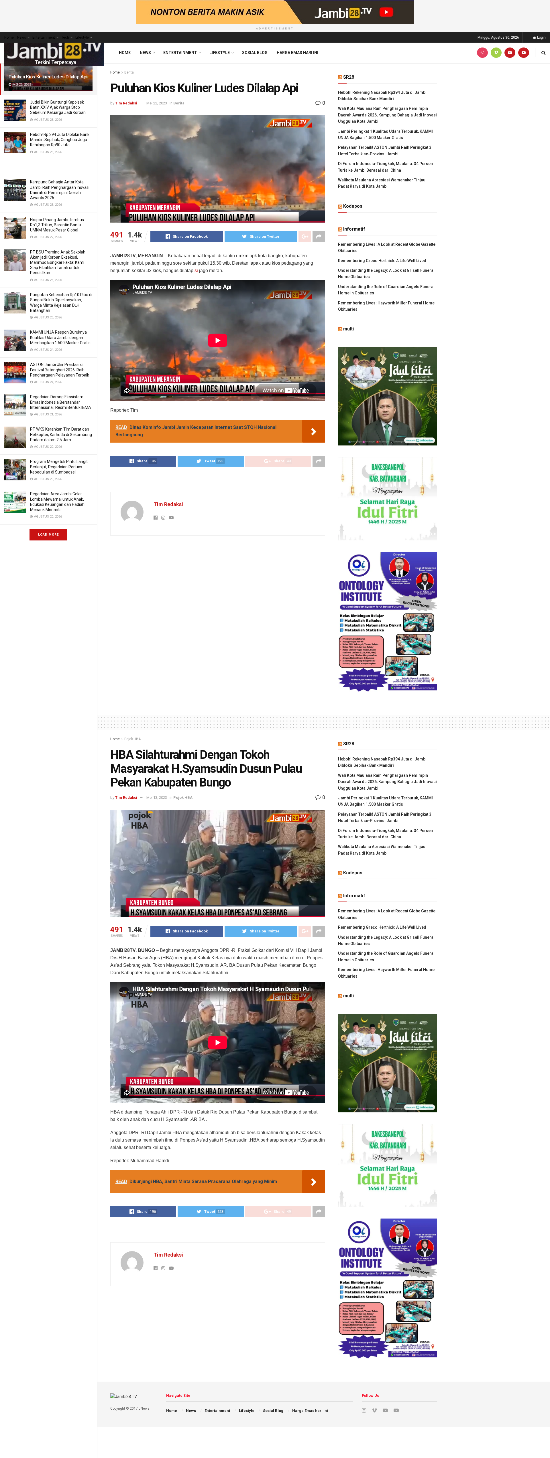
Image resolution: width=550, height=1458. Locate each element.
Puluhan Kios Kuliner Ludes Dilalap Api (48, 77)
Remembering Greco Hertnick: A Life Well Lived (382, 260)
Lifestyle (82, 37)
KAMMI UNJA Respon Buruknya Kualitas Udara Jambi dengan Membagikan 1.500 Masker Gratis (60, 337)
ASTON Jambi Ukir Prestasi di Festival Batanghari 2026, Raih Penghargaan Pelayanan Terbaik (59, 369)
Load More (48, 534)
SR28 (348, 77)
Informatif (354, 229)
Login (541, 37)
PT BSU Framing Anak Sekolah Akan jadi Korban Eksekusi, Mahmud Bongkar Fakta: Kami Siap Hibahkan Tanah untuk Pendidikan (57, 262)
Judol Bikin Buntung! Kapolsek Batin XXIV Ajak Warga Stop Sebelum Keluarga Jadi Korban (58, 107)
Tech (65, 37)
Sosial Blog (255, 52)
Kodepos (352, 206)
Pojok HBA (132, 739)
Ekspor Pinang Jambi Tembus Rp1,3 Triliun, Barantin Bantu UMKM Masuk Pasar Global (57, 224)
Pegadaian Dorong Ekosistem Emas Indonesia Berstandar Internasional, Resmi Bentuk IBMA (60, 402)
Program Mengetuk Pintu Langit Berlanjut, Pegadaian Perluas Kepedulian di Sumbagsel (59, 466)
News (21, 37)
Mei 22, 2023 (156, 103)
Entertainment (43, 37)
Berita (129, 72)
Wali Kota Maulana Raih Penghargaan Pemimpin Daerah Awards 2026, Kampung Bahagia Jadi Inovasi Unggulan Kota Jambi (387, 115)
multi (348, 329)
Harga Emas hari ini (297, 52)
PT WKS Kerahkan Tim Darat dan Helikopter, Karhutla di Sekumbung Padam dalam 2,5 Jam (61, 434)
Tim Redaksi (126, 103)
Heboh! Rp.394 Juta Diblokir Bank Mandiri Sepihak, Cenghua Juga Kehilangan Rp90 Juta (59, 139)
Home (9, 37)
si (196, 270)
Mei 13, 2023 (156, 797)
